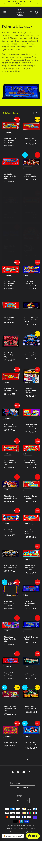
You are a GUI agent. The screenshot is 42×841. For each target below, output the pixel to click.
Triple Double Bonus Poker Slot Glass (9, 283)
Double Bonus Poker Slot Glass (30, 213)
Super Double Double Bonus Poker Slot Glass (30, 462)
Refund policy (18, 828)
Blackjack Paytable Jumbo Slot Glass (30, 391)
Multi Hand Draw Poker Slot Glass (10, 639)
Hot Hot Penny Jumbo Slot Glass (10, 355)
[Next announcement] (37, 3)
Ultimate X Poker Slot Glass (30, 175)
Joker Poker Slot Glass (31, 638)
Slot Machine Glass (20, 825)
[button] (4, 12)
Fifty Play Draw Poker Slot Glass (30, 354)
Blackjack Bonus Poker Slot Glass (30, 674)
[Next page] (27, 759)
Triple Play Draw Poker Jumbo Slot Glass (29, 249)
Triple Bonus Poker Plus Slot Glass (10, 462)
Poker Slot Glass (10, 742)
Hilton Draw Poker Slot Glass (30, 707)
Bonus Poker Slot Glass (9, 318)
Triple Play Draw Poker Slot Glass (10, 176)
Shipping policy (28, 832)
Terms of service (15, 832)
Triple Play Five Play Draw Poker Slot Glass (30, 426)
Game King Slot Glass (10, 247)
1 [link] (14, 759)
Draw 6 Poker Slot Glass (9, 674)
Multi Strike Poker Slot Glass (10, 497)
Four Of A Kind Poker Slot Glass (10, 425)
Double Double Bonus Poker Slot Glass (10, 140)
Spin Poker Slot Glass (10, 213)
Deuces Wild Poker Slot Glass (30, 139)
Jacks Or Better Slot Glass (30, 497)
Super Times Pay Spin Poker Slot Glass (31, 319)
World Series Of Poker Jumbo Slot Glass (10, 603)
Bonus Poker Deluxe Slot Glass (29, 532)
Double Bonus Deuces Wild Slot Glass (29, 567)
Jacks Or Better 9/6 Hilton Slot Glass (10, 708)
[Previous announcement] (4, 3)
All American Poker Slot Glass (30, 743)
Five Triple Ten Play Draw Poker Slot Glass (30, 283)
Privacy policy (30, 828)
